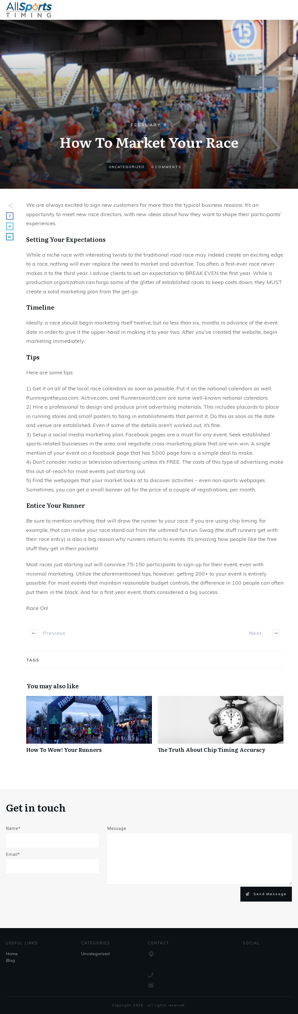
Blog (10, 960)
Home (12, 953)
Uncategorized (127, 167)
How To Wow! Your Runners (89, 727)
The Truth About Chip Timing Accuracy (220, 727)
